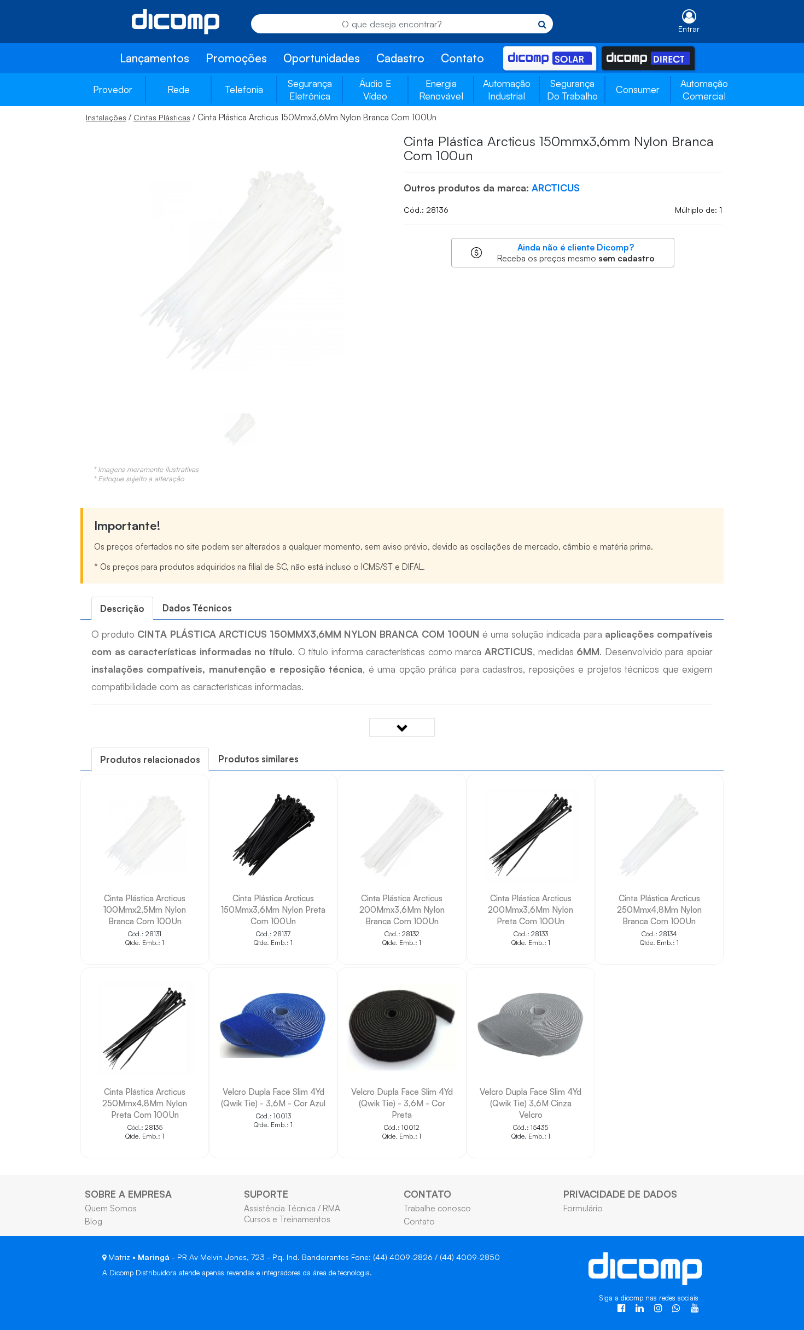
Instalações (106, 117)
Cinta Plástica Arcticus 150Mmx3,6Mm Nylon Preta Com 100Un (273, 909)
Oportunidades (321, 58)
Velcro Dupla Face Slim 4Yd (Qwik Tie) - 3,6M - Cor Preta (402, 1103)
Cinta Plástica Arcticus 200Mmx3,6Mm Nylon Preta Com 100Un (530, 909)
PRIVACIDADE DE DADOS (620, 1194)
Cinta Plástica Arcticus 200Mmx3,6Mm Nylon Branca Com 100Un (402, 909)
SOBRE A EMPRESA (128, 1194)
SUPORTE (266, 1194)
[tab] (122, 608)
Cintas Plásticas (161, 117)
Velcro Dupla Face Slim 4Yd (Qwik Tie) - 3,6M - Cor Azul (273, 1097)
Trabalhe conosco (437, 1208)
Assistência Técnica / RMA (292, 1208)
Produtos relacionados (150, 759)
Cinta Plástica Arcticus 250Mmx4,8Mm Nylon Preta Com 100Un (144, 1103)
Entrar (689, 28)
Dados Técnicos (197, 608)
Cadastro (400, 58)
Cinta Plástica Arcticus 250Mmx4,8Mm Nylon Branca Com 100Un (659, 909)
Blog (93, 1221)
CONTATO (427, 1194)
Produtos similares (258, 759)
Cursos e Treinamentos (287, 1219)
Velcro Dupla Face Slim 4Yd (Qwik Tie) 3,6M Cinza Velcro (530, 1103)
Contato (462, 58)
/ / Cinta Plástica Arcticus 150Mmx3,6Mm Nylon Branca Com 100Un (261, 117)
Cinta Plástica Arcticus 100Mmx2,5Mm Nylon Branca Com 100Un (144, 909)
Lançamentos (154, 58)
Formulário (583, 1208)
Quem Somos (111, 1208)
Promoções (236, 58)
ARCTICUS (556, 188)
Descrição (122, 608)
